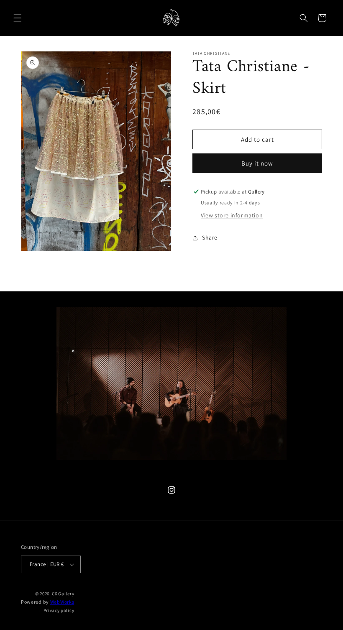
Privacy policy (59, 610)
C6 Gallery (63, 594)
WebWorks (62, 602)
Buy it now (257, 163)
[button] (17, 18)
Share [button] (210, 237)
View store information (232, 215)
